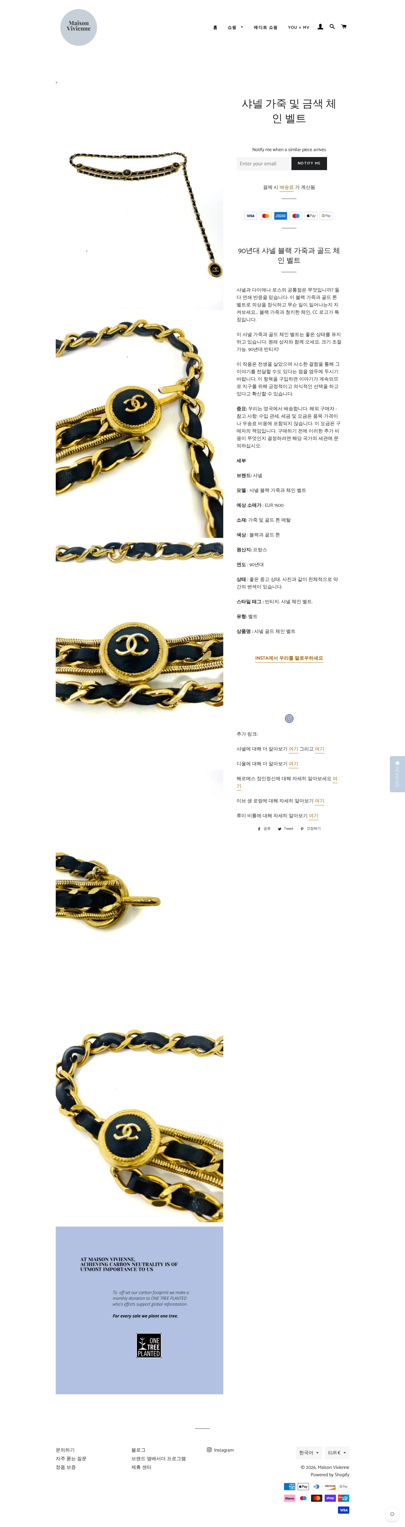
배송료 (287, 187)
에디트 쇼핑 (266, 27)
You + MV (299, 27)
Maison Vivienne (333, 1467)
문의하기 (65, 1450)
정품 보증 (66, 1467)
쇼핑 (233, 27)
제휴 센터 (141, 1467)
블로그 (138, 1450)
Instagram (223, 1450)
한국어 (306, 1453)
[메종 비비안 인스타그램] (289, 718)
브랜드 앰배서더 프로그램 (158, 1459)
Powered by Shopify (330, 1475)
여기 (293, 749)
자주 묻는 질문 (71, 1459)
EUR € (334, 1453)
